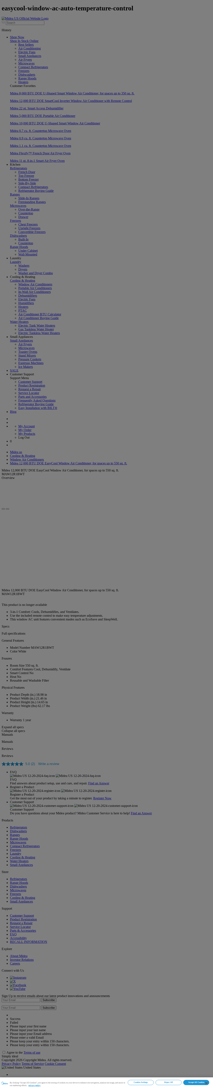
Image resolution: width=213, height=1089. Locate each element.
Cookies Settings (141, 1082)
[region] (106, 1083)
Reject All (168, 1082)
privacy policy (34, 1085)
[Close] (206, 1083)
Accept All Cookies (196, 1082)
